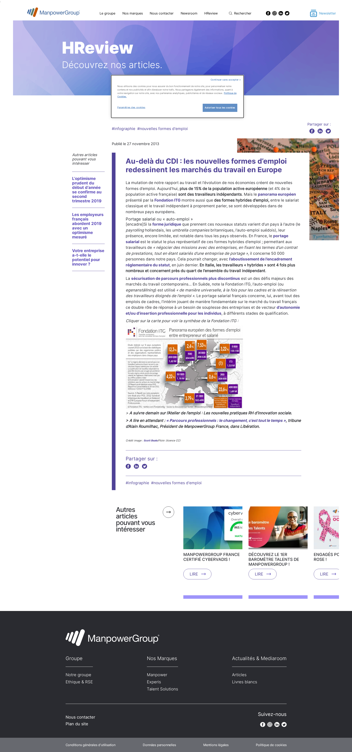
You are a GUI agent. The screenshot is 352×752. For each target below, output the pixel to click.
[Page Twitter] (287, 13)
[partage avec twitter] (328, 130)
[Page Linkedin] (280, 13)
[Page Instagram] (274, 13)
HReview (211, 13)
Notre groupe (78, 674)
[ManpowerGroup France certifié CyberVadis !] (212, 529)
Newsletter (327, 13)
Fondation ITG (167, 200)
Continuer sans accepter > (226, 79)
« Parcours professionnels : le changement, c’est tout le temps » (226, 420)
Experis (154, 681)
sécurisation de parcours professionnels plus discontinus (185, 278)
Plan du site (77, 723)
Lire (194, 574)
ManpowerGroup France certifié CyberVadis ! (211, 557)
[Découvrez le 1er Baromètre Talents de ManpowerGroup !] (278, 529)
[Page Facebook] (268, 13)
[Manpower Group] (63, 13)
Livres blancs (244, 681)
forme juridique (166, 224)
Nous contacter (162, 13)
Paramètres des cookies (131, 107)
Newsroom (189, 13)
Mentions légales (216, 745)
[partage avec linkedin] (320, 130)
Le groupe (107, 13)
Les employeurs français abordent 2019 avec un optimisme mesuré (87, 225)
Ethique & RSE (79, 681)
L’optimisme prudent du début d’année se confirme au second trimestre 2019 (86, 189)
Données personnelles (159, 745)
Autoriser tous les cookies (220, 107)
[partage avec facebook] (312, 130)
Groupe (74, 658)
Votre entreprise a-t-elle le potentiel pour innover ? (88, 257)
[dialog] (177, 96)
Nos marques (132, 13)
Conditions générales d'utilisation (91, 745)
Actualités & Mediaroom (259, 658)
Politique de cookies (271, 745)
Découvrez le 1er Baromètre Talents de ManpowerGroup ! (274, 559)
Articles (239, 674)
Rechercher (242, 13)
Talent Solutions (162, 689)
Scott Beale (150, 440)
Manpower (157, 674)
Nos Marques (162, 658)
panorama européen (277, 194)
